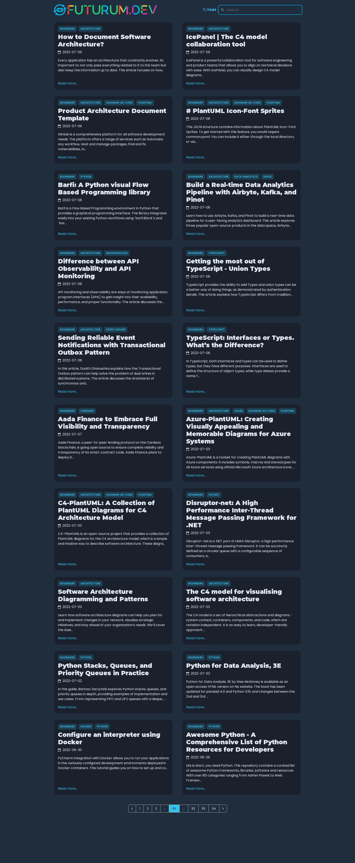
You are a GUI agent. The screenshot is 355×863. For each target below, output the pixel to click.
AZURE (238, 411)
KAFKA (267, 176)
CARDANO (87, 411)
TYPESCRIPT (217, 253)
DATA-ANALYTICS (246, 176)
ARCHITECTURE (90, 28)
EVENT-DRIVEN (115, 329)
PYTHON (86, 176)
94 (214, 808)
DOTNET (214, 494)
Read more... (68, 83)
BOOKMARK (67, 28)
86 (174, 808)
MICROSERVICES (117, 253)
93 (203, 808)
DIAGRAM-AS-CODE (119, 102)
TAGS (211, 9)
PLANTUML (145, 102)
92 (193, 808)
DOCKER (86, 726)
